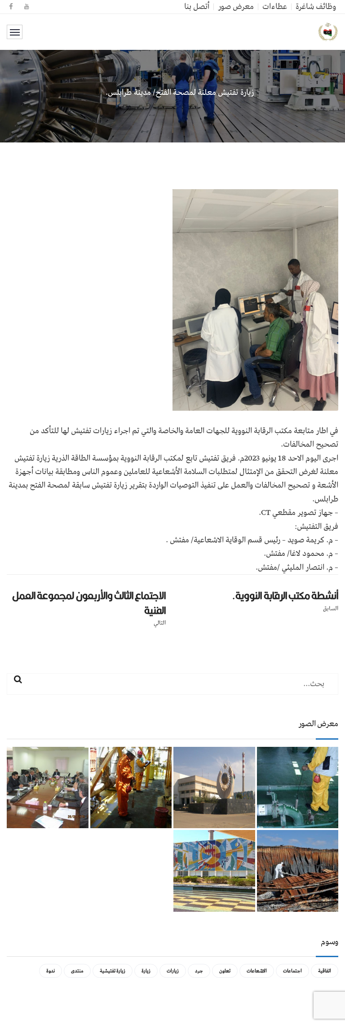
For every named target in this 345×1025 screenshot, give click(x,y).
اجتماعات (292, 971)
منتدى (77, 971)
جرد (199, 971)
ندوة (50, 971)
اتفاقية (324, 971)
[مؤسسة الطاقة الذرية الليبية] (328, 32)
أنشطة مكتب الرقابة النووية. (285, 595)
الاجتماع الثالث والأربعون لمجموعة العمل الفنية (89, 602)
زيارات (173, 971)
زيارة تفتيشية (112, 971)
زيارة (146, 971)
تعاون (224, 971)
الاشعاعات (257, 971)
